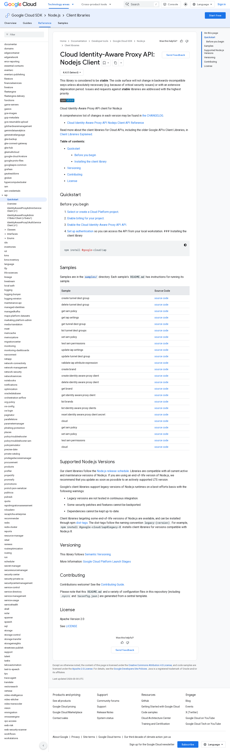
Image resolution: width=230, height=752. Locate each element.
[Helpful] (181, 41)
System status (105, 718)
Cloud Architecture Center (156, 718)
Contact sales (60, 718)
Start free (215, 15)
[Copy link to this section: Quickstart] (84, 195)
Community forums (108, 700)
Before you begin (85, 155)
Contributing (74, 174)
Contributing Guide (112, 584)
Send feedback (175, 55)
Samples (63, 23)
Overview (10, 23)
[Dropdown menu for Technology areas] (74, 4)
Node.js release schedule (113, 471)
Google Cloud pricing (64, 706)
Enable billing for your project (85, 218)
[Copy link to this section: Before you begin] (92, 204)
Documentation (79, 41)
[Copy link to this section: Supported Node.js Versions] (118, 462)
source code (161, 298)
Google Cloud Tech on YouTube (203, 723)
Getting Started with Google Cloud (160, 706)
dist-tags (82, 522)
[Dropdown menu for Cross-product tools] (111, 4)
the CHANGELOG (152, 115)
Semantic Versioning (98, 554)
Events (189, 706)
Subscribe (188, 744)
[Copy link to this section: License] (78, 610)
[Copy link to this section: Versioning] (84, 545)
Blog (188, 700)
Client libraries (78, 15)
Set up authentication (80, 231)
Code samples (149, 712)
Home (63, 41)
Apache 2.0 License (82, 668)
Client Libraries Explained (76, 134)
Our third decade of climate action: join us (147, 736)
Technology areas (59, 4)
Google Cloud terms (109, 736)
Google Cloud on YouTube (200, 718)
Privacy (76, 736)
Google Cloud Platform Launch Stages (107, 561)
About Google (60, 736)
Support (101, 706)
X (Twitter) (192, 712)
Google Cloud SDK (27, 15)
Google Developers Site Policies (130, 668)
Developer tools (100, 41)
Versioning (74, 168)
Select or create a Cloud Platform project (92, 212)
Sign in (222, 4)
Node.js (54, 15)
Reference (44, 23)
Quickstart (73, 148)
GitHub (145, 700)
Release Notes (105, 712)
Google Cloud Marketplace (67, 712)
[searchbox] (24, 34)
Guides (27, 23)
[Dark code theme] (185, 245)
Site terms (89, 736)
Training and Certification (155, 723)
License (72, 181)
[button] (23, 195)
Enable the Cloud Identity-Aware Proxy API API (96, 224)
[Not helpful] (187, 41)
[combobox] (142, 4)
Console (173, 4)
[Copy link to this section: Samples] (80, 268)
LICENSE (71, 626)
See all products (62, 700)
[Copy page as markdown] (115, 63)
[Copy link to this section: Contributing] (88, 575)
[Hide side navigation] (43, 745)
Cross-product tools (94, 4)
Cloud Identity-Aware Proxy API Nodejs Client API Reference (105, 122)
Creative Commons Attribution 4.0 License (150, 665)
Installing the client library (90, 161)
